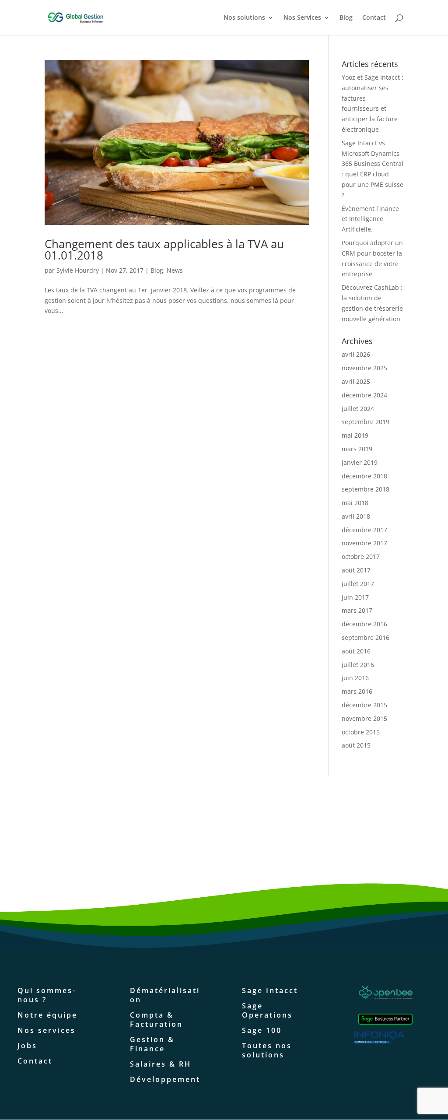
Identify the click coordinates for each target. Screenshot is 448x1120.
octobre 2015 (361, 732)
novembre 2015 (364, 718)
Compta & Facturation (156, 1019)
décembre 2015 (364, 705)
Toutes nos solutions (267, 1050)
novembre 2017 (364, 543)
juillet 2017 (358, 583)
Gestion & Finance (152, 1044)
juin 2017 (355, 597)
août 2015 (356, 745)
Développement (165, 1079)
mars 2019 (357, 449)
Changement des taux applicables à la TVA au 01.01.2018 (164, 249)
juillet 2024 (358, 408)
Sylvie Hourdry (77, 270)
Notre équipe (47, 1015)
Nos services (47, 1030)
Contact (374, 17)
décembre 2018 (364, 476)
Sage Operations (267, 1010)
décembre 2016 (364, 624)
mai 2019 (355, 435)
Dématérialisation (165, 995)
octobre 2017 (361, 556)
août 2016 (356, 651)
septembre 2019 (365, 422)
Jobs (27, 1045)
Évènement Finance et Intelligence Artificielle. (370, 219)
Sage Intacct (270, 990)
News (175, 270)
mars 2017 (357, 610)
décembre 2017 (364, 530)
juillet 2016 (358, 664)
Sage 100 (262, 1030)
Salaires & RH (160, 1064)
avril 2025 (356, 381)
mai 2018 (355, 503)
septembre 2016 (365, 637)
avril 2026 (356, 354)
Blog (346, 17)
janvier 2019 (360, 462)
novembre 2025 (364, 368)
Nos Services (302, 17)
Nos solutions (244, 17)
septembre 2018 (365, 489)
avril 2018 (356, 516)
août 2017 (356, 570)
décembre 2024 (364, 395)
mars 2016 (357, 691)
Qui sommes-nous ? (47, 995)
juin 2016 (355, 678)
